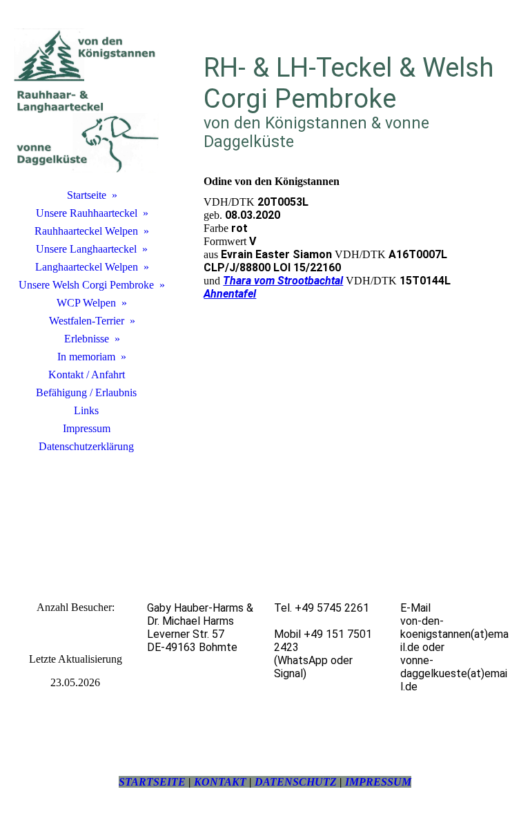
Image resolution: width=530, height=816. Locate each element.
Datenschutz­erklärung (86, 446)
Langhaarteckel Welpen (86, 267)
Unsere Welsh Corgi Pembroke (86, 285)
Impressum (86, 428)
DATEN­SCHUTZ (296, 782)
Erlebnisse (86, 338)
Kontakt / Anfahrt (86, 374)
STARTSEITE (152, 782)
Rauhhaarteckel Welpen (86, 231)
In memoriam (86, 356)
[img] (86, 100)
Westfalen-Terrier (86, 321)
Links (86, 410)
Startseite (86, 195)
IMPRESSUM (378, 782)
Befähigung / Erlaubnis (86, 392)
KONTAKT (220, 782)
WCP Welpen (86, 303)
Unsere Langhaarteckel (86, 249)
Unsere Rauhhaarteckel (86, 213)
